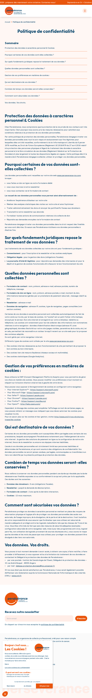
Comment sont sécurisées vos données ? (22, 96)
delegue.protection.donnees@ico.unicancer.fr (35, 566)
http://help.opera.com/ (30, 404)
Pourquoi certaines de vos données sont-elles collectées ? (29, 55)
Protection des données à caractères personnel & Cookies (30, 48)
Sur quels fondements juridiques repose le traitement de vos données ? (35, 61)
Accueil (7, 22)
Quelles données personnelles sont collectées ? (25, 68)
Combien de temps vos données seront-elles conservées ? (29, 89)
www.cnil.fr (17, 575)
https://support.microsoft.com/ (44, 389)
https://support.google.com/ (34, 398)
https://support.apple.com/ (32, 395)
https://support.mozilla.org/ (33, 401)
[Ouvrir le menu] (84, 10)
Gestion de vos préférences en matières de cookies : (27, 75)
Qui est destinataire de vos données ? (21, 82)
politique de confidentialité (52, 624)
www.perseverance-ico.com (69, 175)
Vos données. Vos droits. (15, 102)
